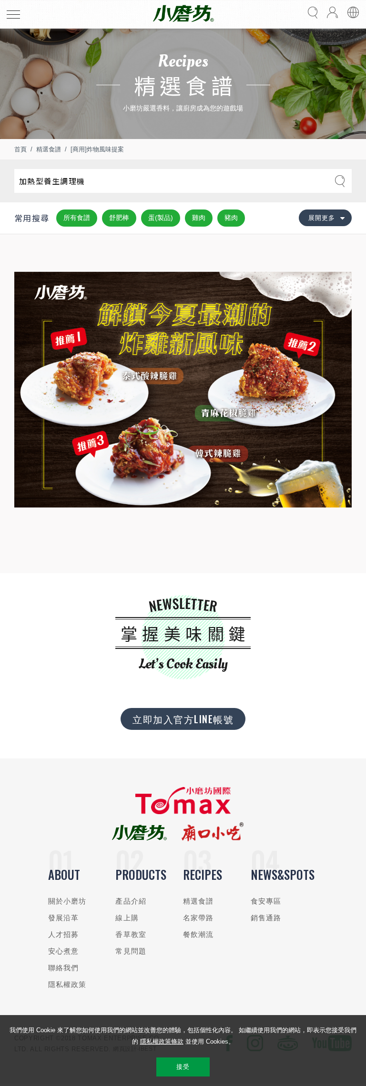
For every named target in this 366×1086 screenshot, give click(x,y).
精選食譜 (48, 149)
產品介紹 (130, 901)
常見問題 (130, 951)
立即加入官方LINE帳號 (183, 719)
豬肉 (231, 217)
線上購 (126, 918)
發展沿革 (63, 918)
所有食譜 (76, 217)
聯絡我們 (63, 968)
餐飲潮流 (198, 934)
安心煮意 (63, 951)
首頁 (20, 149)
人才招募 (63, 934)
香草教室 (130, 934)
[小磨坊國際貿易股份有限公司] (183, 812)
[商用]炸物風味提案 (97, 149)
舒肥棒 (119, 217)
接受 (182, 1066)
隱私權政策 (67, 984)
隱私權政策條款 (161, 1041)
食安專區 (266, 901)
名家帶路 (198, 918)
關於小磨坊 (67, 901)
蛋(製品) (160, 217)
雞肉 (198, 217)
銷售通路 (266, 918)
